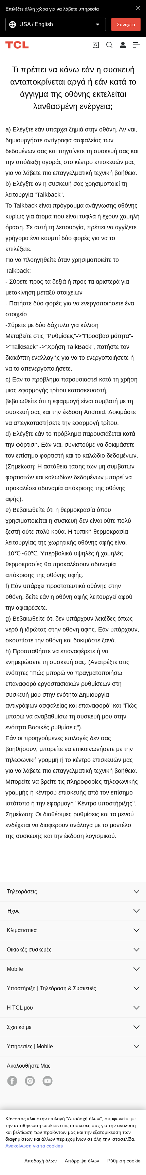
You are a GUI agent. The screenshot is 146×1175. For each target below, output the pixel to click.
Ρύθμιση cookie (124, 1160)
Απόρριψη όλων (82, 1160)
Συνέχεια (126, 24)
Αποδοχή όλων (40, 1160)
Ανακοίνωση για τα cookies (34, 1146)
